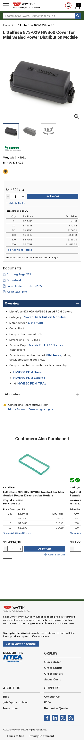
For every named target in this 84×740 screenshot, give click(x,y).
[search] (78, 16)
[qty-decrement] (8, 196)
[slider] (7, 558)
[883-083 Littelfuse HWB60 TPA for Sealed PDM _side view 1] (30, 131)
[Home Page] (27, 5)
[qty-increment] (23, 196)
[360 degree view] (48, 131)
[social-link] (48, 718)
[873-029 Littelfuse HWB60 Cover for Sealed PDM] (11, 131)
